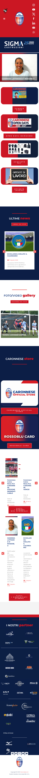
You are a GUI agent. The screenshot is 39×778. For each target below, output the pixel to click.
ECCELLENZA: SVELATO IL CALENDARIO (17, 255)
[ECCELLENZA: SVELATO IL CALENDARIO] (28, 525)
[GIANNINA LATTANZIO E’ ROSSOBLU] (11, 525)
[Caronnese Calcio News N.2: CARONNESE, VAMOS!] (28, 467)
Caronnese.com (24, 772)
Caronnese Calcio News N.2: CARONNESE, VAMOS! (27, 484)
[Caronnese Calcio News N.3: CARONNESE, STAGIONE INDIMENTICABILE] (11, 467)
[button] (4, 18)
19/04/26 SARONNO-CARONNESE (14, 335)
